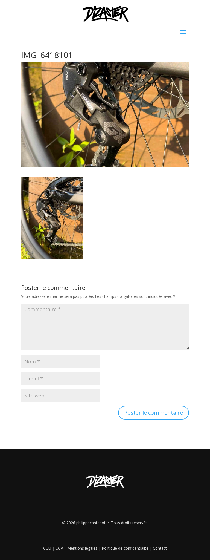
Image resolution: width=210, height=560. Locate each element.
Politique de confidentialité (125, 548)
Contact (160, 548)
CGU (47, 548)
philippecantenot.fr (92, 522)
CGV (59, 548)
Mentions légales (82, 548)
